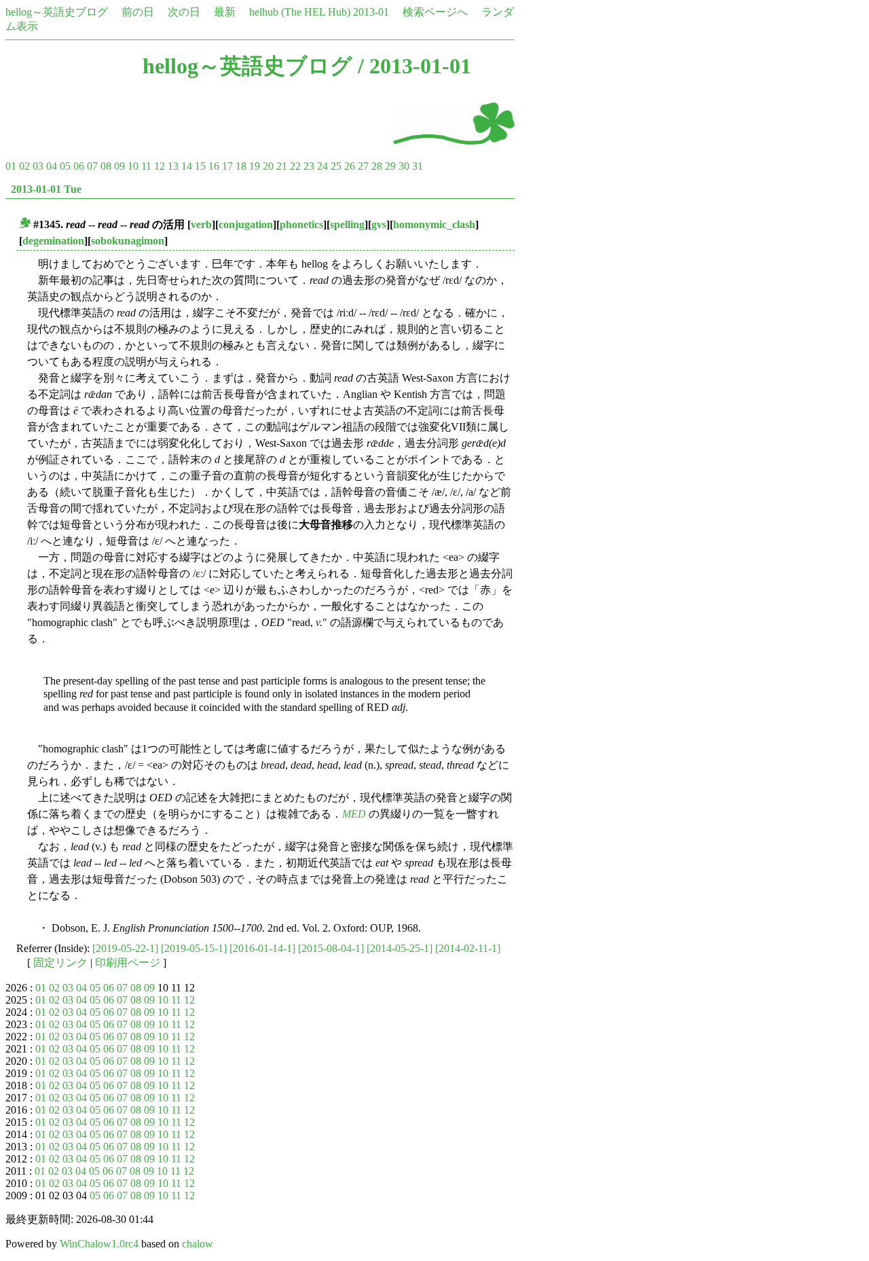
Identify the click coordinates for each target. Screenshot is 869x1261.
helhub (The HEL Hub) (299, 12)
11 (146, 166)
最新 (225, 12)
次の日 (184, 12)
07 (92, 166)
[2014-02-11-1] (467, 948)
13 (173, 166)
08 (105, 166)
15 (200, 166)
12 (159, 166)
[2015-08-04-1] (331, 948)
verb (201, 224)
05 (65, 166)
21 (281, 166)
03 (38, 166)
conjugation (246, 224)
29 (390, 166)
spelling (347, 224)
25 (336, 166)
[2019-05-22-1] (125, 948)
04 (51, 166)
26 (349, 166)
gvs (378, 224)
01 (10, 166)
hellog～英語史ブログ (56, 12)
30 (404, 166)
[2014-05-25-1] (399, 948)
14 (186, 166)
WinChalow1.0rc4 (99, 1243)
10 (133, 166)
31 (417, 166)
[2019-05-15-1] (194, 948)
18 (241, 166)
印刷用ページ (127, 962)
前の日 (138, 12)
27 (363, 166)
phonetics (301, 224)
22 (295, 166)
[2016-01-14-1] (262, 948)
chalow (197, 1243)
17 (227, 166)
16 (213, 166)
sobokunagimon (127, 240)
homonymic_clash (434, 224)
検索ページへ (435, 12)
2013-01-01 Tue (46, 189)
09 (119, 166)
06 (78, 166)
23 (308, 166)
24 (322, 166)
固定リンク (60, 962)
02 (24, 166)
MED (354, 814)
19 (254, 166)
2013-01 (371, 12)
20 (268, 166)
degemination (53, 240)
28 (376, 166)
